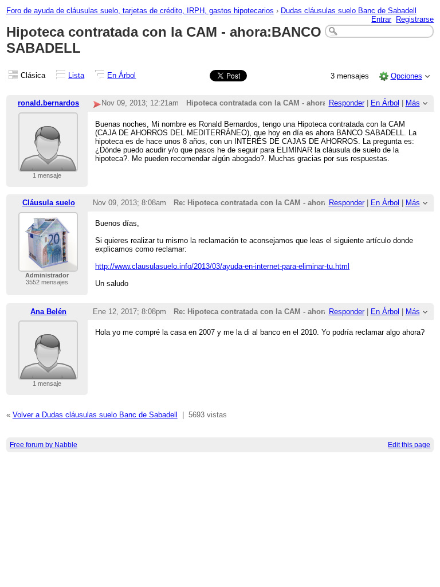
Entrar (381, 19)
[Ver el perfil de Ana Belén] (48, 373)
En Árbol (121, 75)
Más (413, 103)
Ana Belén (48, 311)
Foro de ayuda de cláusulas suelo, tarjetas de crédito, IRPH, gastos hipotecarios (140, 10)
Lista (76, 75)
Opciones (406, 76)
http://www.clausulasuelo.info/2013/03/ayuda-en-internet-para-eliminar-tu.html (222, 266)
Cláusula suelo (48, 202)
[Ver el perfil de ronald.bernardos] (48, 165)
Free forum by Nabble (43, 445)
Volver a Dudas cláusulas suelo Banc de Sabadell (95, 414)
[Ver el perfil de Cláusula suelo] (48, 264)
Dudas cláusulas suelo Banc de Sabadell (349, 10)
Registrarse (415, 19)
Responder (346, 103)
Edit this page (409, 445)
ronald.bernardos (48, 103)
